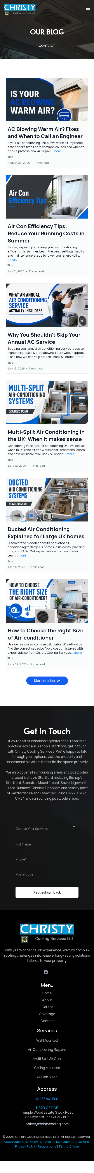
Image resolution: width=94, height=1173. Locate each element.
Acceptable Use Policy (21, 1141)
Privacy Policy (25, 1146)
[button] (87, 9)
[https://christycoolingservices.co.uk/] (20, 10)
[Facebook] (46, 972)
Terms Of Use (68, 1146)
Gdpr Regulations (76, 1141)
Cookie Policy (50, 1141)
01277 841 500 (47, 1098)
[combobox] (47, 829)
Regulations (47, 1146)
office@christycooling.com (47, 1123)
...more (56, 151)
